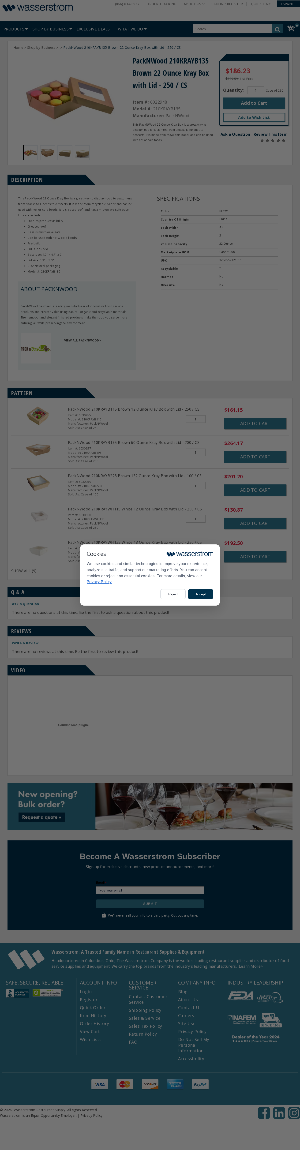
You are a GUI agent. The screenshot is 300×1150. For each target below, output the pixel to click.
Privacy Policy (99, 582)
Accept (201, 594)
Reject (173, 594)
